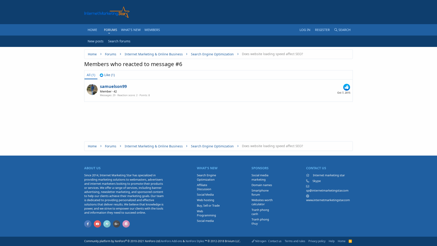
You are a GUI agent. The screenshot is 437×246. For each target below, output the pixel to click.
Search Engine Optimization (206, 177)
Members (152, 30)
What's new (131, 30)
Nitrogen (260, 241)
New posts (96, 41)
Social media (205, 221)
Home (92, 30)
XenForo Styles (194, 241)
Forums (110, 30)
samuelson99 (113, 86)
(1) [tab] (91, 75)
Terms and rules (295, 241)
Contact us (275, 241)
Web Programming (206, 213)
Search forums (119, 41)
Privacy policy (316, 241)
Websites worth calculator (262, 202)
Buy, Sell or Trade (208, 205)
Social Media (205, 194)
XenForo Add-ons (171, 241)
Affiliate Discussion (204, 187)
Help (332, 241)
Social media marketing (260, 177)
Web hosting (205, 200)
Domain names (262, 185)
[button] (109, 33)
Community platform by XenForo (122, 241)
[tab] (107, 74)
